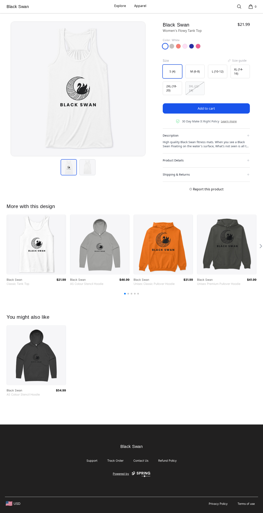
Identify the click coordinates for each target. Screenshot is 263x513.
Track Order (115, 460)
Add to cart (206, 108)
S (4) (172, 71)
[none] (237, 61)
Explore (120, 5)
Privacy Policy (218, 503)
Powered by (121, 473)
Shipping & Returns (176, 174)
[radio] (172, 71)
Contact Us (140, 460)
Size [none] (166, 60)
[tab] (68, 167)
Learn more (229, 121)
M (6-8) (195, 71)
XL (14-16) (238, 71)
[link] (36, 244)
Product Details (173, 160)
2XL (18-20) (171, 88)
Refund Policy (167, 460)
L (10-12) (217, 71)
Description (171, 135)
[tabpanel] (78, 89)
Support (92, 460)
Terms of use (246, 503)
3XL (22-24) (194, 88)
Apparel (140, 5)
